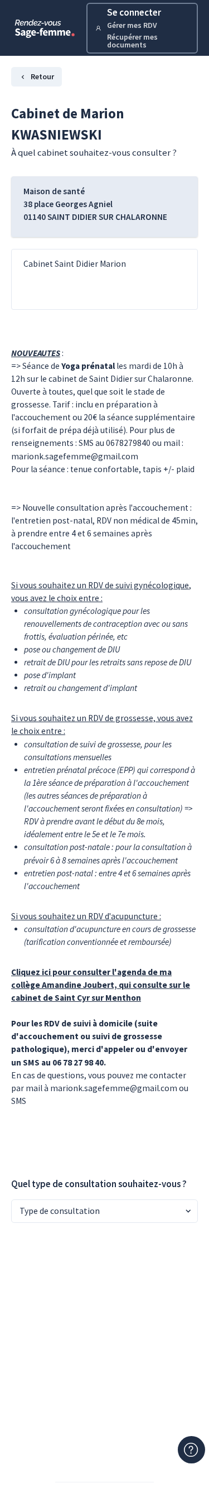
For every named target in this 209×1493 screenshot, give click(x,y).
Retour (42, 76)
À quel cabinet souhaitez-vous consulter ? (94, 152)
